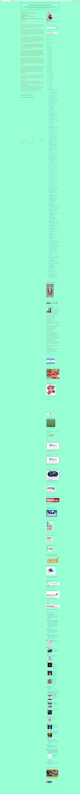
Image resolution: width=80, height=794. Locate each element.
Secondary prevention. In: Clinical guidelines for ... (53, 179)
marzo (50, 85)
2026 (48, 44)
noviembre (50, 73)
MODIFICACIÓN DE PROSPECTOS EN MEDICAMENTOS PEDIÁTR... (53, 222)
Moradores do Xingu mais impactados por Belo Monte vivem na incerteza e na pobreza (53, 741)
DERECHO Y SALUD (51, 654)
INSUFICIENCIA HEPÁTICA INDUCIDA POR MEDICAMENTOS (52, 199)
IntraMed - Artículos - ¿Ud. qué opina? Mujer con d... (53, 96)
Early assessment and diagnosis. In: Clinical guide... (53, 171)
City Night (53, 710)
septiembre (50, 76)
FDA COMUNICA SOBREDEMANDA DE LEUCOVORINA (52, 225)
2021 (48, 51)
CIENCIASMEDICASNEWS (40, 5)
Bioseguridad (50, 647)
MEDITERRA (50, 760)
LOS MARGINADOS (51, 635)
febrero (50, 86)
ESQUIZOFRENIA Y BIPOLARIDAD (51, 266)
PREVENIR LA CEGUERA (52, 702)
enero (50, 88)
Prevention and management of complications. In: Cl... (53, 176)
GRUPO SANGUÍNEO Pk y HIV (53, 249)
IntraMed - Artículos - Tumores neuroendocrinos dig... (53, 93)
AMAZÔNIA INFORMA (52, 739)
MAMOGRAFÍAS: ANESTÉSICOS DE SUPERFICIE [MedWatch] (53, 260)
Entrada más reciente (24, 140)
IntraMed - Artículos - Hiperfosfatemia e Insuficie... (53, 119)
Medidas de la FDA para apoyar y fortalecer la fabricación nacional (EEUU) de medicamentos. (52, 631)
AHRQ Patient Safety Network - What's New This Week (53, 139)
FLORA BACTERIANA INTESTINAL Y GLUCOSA (53, 205)
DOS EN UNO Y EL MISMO (52, 688)
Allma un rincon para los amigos (53, 762)
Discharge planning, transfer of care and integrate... (53, 163)
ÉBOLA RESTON (51, 203)
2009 (48, 70)
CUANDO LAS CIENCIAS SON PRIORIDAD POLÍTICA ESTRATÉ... (53, 210)
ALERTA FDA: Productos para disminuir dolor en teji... (53, 234)
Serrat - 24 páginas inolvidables (54, 718)
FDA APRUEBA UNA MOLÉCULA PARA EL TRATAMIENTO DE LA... (52, 218)
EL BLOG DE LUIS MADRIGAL (51, 687)
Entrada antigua (42, 140)
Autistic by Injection (51, 724)
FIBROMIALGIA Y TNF (52, 104)
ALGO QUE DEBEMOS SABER (53, 245)
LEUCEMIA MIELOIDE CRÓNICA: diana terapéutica (53, 148)
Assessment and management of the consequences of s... (53, 165)
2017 (48, 57)
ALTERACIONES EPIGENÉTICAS (51, 107)
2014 (48, 62)
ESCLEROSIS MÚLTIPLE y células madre (52, 102)
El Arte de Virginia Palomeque (53, 709)
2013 (48, 64)
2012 (48, 65)
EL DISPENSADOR (51, 614)
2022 (48, 50)
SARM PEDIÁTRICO (51, 201)
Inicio (33, 140)
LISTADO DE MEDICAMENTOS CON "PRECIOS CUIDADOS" (53, 747)
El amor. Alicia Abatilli (55, 641)
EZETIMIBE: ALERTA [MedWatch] (52, 272)
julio (49, 79)
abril (49, 83)
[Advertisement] (29, 131)
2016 (48, 59)
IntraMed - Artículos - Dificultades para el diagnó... (53, 122)
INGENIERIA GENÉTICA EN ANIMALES (53, 196)
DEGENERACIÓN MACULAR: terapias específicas (53, 248)
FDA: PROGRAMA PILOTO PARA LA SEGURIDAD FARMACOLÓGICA (53, 214)
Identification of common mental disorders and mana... (53, 181)
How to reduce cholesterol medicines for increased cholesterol (55, 756)
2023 (48, 48)
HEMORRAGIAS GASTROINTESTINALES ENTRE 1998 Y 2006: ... (52, 145)
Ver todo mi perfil (50, 354)
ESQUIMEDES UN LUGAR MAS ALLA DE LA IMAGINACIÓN (53, 732)
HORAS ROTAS (50, 662)
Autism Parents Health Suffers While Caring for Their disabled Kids (55, 727)
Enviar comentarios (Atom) (29, 142)
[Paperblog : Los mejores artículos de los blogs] (49, 414)
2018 (48, 56)
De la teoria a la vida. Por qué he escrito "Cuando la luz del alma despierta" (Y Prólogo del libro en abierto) (55, 674)
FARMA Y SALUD (51, 745)
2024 (48, 47)
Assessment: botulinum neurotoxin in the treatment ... (53, 187)
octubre (50, 74)
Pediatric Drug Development (52, 116)
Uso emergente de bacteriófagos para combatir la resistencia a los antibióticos (55, 650)
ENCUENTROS (50, 717)
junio (49, 80)
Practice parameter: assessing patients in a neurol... (52, 184)
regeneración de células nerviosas (53, 207)
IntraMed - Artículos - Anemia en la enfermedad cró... (53, 90)
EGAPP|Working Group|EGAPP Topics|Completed (53, 156)
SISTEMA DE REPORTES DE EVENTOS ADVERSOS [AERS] (53, 257)
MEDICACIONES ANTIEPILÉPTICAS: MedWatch (52, 237)
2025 (48, 45)
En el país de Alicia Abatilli (52, 640)
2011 (48, 67)
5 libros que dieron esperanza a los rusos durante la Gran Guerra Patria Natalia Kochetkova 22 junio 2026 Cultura (53, 616)
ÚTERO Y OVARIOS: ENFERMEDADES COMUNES (53, 241)
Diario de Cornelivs (51, 670)
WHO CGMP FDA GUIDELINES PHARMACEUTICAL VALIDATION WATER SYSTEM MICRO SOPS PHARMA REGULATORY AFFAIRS (53, 693)
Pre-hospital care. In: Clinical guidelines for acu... (53, 173)
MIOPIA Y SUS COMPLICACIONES (55, 704)
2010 (48, 68)
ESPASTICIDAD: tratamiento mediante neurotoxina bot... (53, 189)
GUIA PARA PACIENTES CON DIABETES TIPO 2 (53, 274)
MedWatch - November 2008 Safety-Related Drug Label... (53, 131)
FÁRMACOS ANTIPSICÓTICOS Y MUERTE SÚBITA (53, 243)
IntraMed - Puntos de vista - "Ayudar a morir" (52, 124)
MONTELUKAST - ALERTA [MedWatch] (52, 269)
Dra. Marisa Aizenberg (51, 678)
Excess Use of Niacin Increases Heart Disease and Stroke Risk (55, 697)
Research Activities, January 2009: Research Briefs (52, 136)
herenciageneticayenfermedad (53, 629)
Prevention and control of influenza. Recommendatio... (53, 153)
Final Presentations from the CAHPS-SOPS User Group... (53, 142)
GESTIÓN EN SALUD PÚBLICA (53, 620)
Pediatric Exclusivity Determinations (51, 109)
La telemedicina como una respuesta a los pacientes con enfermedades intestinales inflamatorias (55, 682)
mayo (49, 82)
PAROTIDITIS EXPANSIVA (52, 97)
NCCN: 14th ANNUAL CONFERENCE (52, 229)
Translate (54, 34)
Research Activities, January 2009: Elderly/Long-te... (52, 133)
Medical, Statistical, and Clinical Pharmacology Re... (53, 112)
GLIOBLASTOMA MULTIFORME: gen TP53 (53, 115)
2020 (48, 53)
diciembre (50, 71)
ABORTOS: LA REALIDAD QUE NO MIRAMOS (53, 264)
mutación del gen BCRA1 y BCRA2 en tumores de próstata (53, 100)
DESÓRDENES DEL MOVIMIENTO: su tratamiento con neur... (53, 192)
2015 (48, 60)
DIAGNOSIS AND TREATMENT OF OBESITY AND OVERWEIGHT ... (53, 159)
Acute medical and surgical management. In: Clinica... (53, 168)
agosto (50, 77)
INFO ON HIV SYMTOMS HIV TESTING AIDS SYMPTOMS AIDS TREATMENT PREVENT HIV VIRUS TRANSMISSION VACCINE (53, 751)
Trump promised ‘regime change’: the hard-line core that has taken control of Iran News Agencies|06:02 (53, 636)
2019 (48, 54)
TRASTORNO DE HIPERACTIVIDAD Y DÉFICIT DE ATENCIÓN (53, 127)
